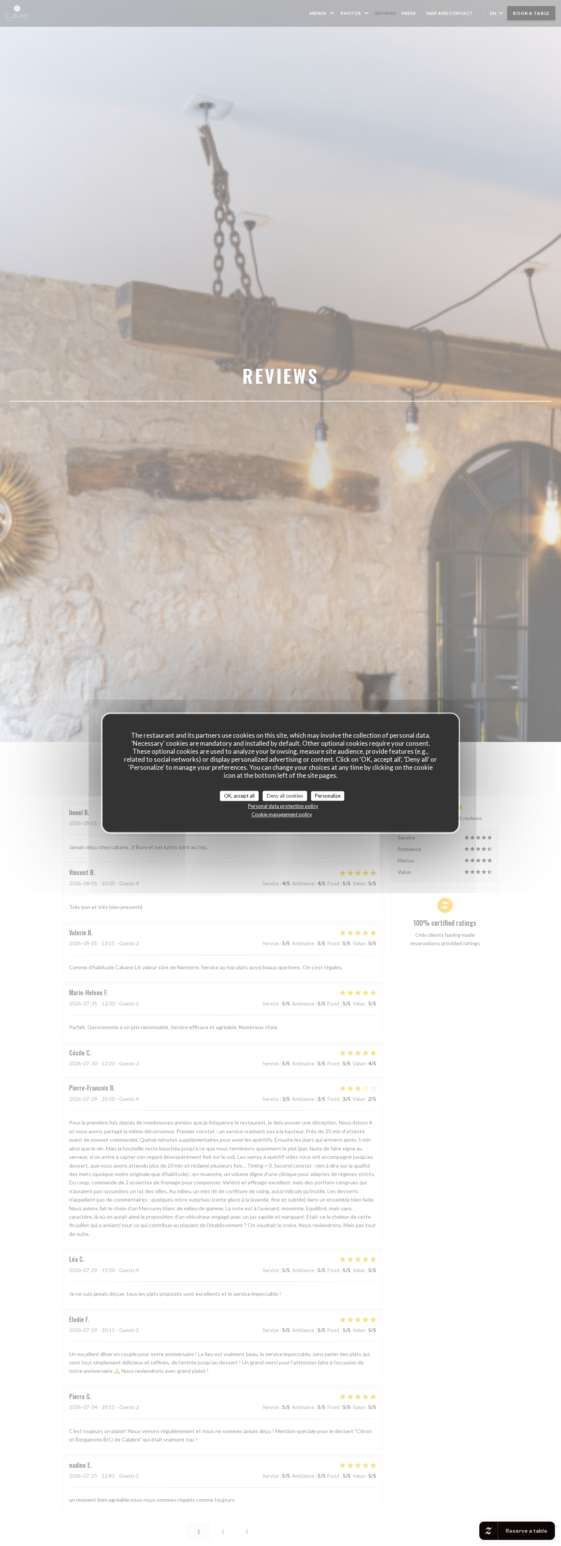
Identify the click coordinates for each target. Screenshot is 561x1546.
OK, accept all (239, 796)
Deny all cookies (285, 796)
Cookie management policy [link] (281, 814)
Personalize (327, 796)
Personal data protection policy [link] (283, 806)
